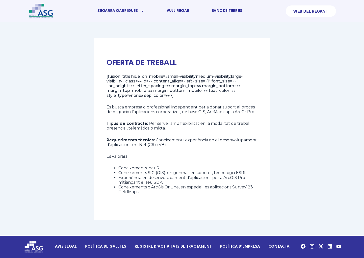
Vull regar (178, 11)
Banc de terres (227, 11)
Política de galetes (105, 247)
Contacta (278, 247)
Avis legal (66, 247)
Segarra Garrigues (118, 11)
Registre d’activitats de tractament (173, 247)
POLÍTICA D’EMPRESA (240, 247)
